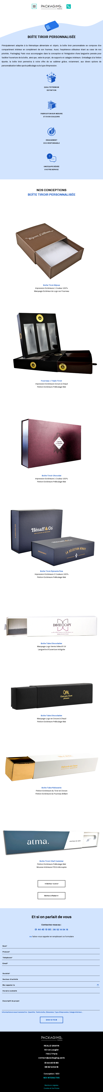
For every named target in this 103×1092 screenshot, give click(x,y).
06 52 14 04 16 (51, 1067)
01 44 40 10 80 (51, 1062)
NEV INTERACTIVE (51, 1078)
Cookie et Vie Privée (51, 1088)
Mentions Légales (51, 1085)
